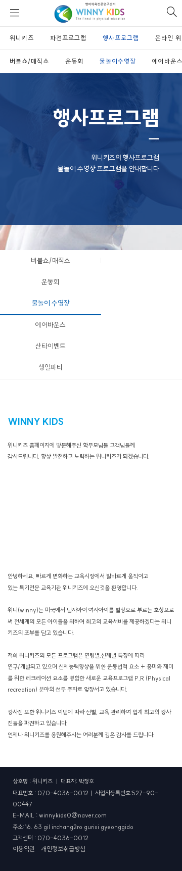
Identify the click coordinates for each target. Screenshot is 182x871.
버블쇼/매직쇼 (50, 260)
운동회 (50, 281)
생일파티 (50, 367)
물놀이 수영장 (51, 303)
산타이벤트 (50, 346)
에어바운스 (50, 324)
